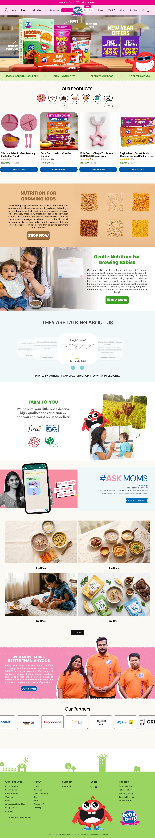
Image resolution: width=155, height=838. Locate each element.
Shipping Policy (126, 793)
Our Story (134, 10)
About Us (38, 790)
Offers (122, 10)
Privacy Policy (125, 786)
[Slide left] (73, 177)
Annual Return (125, 800)
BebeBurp (57, 834)
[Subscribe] (31, 822)
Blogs (100, 10)
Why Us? (111, 10)
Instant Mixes (11, 793)
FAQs (36, 800)
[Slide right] (82, 177)
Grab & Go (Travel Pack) (16, 804)
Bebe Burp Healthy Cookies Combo (56, 154)
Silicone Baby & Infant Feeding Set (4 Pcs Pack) (18, 154)
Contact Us (67, 786)
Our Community (41, 793)
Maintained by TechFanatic (97, 834)
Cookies (9, 797)
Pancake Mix (11, 790)
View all (77, 632)
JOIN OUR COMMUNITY (137, 500)
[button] (6, 10)
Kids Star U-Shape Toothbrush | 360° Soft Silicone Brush (98, 154)
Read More (41, 568)
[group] (77, 43)
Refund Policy (125, 790)
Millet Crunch (11, 786)
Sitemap (38, 807)
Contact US (39, 804)
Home (36, 786)
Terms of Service (126, 797)
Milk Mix (9, 811)
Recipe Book (11, 807)
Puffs (7, 800)
